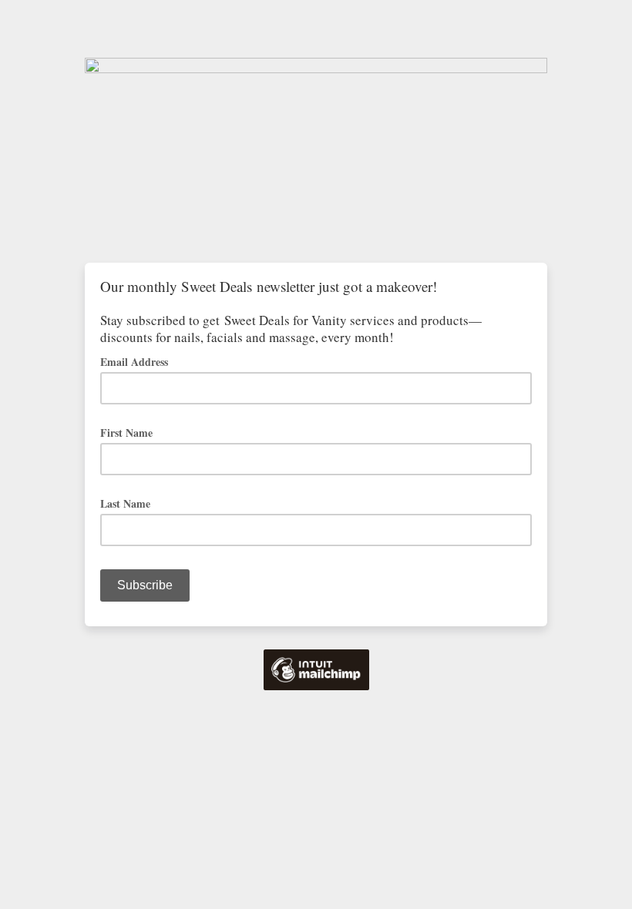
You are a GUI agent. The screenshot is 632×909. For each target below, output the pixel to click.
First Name (126, 432)
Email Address (139, 361)
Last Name (125, 503)
